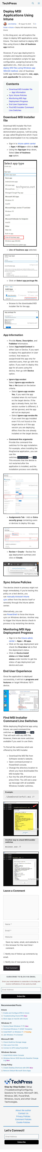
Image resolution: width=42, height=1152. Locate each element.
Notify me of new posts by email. (19, 962)
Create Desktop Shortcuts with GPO (16, 1068)
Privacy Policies (23, 1116)
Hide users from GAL (10, 1045)
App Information (19, 92)
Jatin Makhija (12, 24)
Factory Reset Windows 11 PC (14, 1026)
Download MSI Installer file (20, 89)
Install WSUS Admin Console (13, 1055)
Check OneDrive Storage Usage (14, 1042)
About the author (23, 1110)
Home (5, 27)
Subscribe (21, 996)
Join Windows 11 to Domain (13, 1035)
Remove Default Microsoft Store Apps (17, 1071)
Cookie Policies (23, 1122)
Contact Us (23, 1113)
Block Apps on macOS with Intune (15, 1019)
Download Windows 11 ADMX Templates (17, 1029)
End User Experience (18, 104)
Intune (11, 27)
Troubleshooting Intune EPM (13, 1016)
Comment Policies (23, 1119)
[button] (33, 3)
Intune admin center (27, 143)
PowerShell (12, 614)
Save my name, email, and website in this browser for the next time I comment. (22, 945)
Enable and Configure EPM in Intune (16, 1013)
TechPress (9, 3)
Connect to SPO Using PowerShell (15, 1048)
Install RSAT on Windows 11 (13, 1032)
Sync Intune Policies (18, 95)
